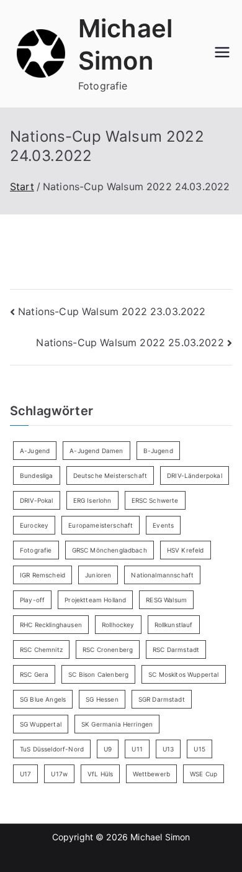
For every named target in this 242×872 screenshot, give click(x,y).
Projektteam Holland (95, 600)
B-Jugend (158, 450)
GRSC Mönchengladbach (109, 550)
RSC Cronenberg (108, 649)
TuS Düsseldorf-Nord (52, 749)
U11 (137, 749)
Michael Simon (160, 837)
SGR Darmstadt (161, 699)
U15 (199, 749)
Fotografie (36, 550)
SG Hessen (102, 699)
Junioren (98, 575)
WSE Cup (203, 774)
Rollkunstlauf (174, 624)
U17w (59, 774)
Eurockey (34, 525)
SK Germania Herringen (117, 724)
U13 (168, 749)
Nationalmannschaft (162, 575)
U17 (25, 774)
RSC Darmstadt (176, 649)
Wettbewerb (151, 774)
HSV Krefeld (185, 550)
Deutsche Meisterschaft (110, 475)
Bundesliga (36, 475)
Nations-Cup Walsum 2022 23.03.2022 (111, 311)
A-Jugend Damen (96, 450)
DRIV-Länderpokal (194, 475)
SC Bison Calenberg (98, 674)
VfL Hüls (100, 774)
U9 (108, 749)
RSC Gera (34, 674)
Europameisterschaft (100, 525)
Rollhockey (118, 624)
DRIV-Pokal (36, 500)
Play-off (32, 600)
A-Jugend (35, 450)
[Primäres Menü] (222, 53)
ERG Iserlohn (92, 500)
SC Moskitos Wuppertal (183, 674)
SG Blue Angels (43, 699)
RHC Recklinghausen (51, 624)
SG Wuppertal (40, 724)
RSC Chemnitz (41, 649)
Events (163, 525)
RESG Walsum (166, 600)
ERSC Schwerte (155, 500)
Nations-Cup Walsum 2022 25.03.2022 (129, 342)
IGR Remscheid (42, 575)
